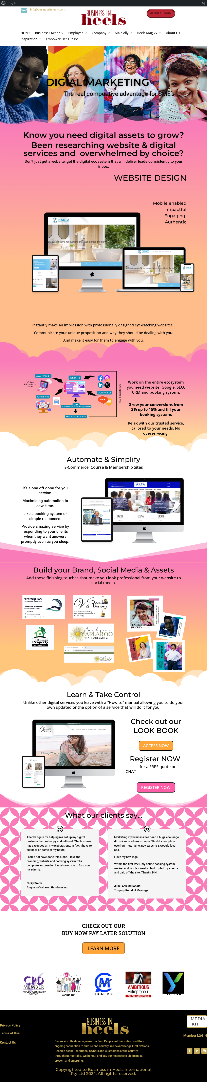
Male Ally (121, 33)
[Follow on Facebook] (189, 1051)
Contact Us (8, 1042)
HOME (26, 33)
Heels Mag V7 (147, 33)
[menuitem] (3, 3)
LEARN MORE (103, 948)
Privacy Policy (10, 1025)
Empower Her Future (62, 39)
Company (99, 33)
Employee (75, 33)
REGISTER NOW (156, 787)
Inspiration (29, 39)
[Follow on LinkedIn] (197, 1051)
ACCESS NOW (156, 745)
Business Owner (47, 33)
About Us (173, 33)
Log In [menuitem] (12, 3)
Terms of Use (10, 1033)
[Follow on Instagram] (204, 1051)
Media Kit (198, 1021)
